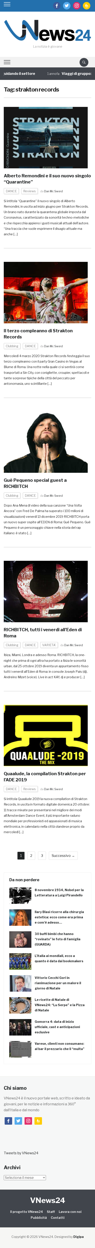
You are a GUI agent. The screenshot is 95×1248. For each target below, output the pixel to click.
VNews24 (47, 1200)
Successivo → (63, 856)
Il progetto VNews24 (26, 1212)
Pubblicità (39, 1217)
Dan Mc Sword (53, 191)
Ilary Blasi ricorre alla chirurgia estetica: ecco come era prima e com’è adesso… (59, 917)
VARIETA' (49, 645)
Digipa (78, 1237)
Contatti (58, 1217)
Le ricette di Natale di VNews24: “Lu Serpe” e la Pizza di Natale (60, 1005)
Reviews (29, 191)
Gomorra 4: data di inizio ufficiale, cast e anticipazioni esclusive (57, 1027)
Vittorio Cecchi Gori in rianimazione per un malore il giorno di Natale (58, 983)
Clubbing (12, 346)
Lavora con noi (70, 1212)
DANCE (11, 191)
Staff (51, 1212)
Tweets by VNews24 (21, 1153)
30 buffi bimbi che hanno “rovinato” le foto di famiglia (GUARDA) (57, 939)
